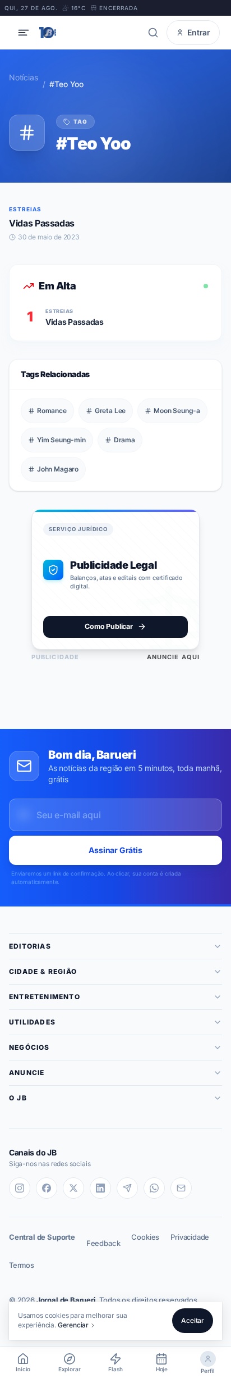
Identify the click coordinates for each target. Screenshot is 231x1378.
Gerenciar (73, 1325)
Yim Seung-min (61, 440)
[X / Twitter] (73, 1188)
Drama (124, 440)
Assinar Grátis (115, 850)
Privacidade (189, 1236)
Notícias (23, 77)
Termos (21, 1265)
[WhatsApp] (154, 1188)
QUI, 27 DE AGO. (31, 7)
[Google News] (181, 1188)
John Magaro (57, 469)
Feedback (103, 1243)
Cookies (145, 1236)
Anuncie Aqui (173, 657)
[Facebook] (46, 1188)
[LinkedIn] (100, 1188)
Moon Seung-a (177, 410)
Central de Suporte (42, 1236)
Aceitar (192, 1320)
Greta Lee (110, 410)
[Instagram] (19, 1188)
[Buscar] (153, 32)
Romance (52, 410)
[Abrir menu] (23, 32)
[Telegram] (127, 1188)
